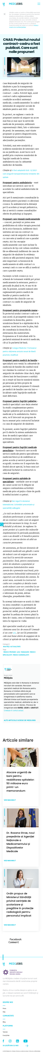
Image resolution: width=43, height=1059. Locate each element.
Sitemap (14, 1051)
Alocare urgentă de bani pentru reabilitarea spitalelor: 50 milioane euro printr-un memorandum (20, 782)
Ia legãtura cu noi (10, 1046)
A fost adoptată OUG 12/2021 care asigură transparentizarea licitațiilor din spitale (21, 174)
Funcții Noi (6, 1035)
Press (4, 1008)
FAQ (4, 1012)
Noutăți (6, 647)
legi (18, 652)
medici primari (9, 652)
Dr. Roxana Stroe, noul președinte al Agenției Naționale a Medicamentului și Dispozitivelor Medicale (20, 842)
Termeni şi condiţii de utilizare (22, 1051)
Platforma (8, 1026)
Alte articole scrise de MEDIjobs (20, 720)
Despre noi (8, 1002)
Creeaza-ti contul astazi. (14, 711)
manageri (25, 652)
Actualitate (15, 647)
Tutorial (5, 1032)
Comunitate (8, 1016)
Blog (4, 1022)
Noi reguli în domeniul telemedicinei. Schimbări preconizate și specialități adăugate (18, 504)
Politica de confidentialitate (34, 1051)
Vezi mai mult (10, 800)
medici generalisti (21, 655)
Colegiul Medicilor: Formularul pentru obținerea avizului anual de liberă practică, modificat (19, 351)
